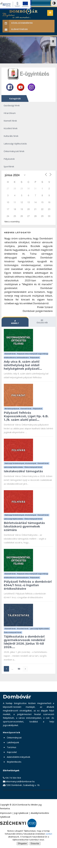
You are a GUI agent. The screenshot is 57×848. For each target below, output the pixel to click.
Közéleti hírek (10, 128)
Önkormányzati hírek (14, 151)
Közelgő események (22, 23)
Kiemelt (15, 323)
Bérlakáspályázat (12, 409)
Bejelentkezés (14, 761)
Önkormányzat (14, 737)
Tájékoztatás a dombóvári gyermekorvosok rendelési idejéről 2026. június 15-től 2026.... (24, 642)
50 (19, 669)
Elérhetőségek (19, 29)
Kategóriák (15, 98)
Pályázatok (9, 158)
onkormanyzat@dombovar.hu (20, 781)
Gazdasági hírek (12, 105)
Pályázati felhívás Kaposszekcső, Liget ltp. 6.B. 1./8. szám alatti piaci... (26, 416)
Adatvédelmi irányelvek (18, 756)
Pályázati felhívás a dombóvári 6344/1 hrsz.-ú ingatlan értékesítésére (28, 585)
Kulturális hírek (11, 135)
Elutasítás (35, 843)
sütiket (49, 834)
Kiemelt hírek (10, 120)
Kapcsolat (12, 752)
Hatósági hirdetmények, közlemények (20, 463)
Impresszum (6, 813)
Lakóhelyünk (13, 742)
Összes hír (42, 322)
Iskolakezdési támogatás (23, 471)
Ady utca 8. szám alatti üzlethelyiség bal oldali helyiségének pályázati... (23, 365)
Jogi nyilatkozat (21, 813)
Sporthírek (9, 166)
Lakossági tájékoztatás (15, 143)
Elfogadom (22, 843)
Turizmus (11, 747)
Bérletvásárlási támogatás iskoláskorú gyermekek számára (24, 526)
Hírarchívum (10, 113)
